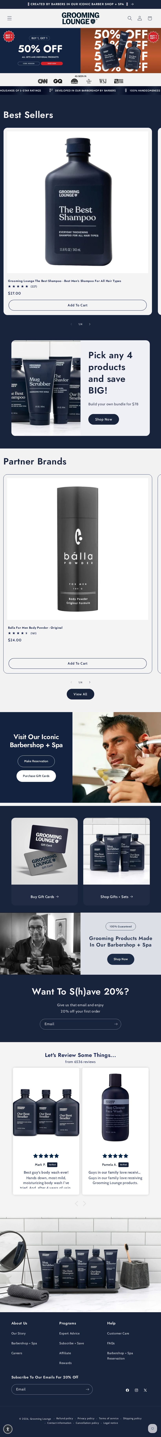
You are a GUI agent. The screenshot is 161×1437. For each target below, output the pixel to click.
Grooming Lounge (40, 1418)
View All (80, 694)
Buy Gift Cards (42, 896)
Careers (16, 1353)
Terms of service (109, 1418)
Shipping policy (132, 1418)
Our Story (18, 1333)
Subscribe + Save (71, 1343)
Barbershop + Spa (24, 1343)
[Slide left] (71, 324)
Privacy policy (86, 1418)
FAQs (111, 1343)
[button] (10, 18)
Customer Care (118, 1333)
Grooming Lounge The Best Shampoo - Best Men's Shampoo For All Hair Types (64, 281)
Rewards (65, 1363)
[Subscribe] (116, 1024)
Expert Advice (69, 1333)
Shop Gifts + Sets (115, 896)
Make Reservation (36, 761)
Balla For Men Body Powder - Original (35, 628)
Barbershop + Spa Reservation (120, 1355)
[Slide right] (89, 324)
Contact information (59, 1422)
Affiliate (65, 1353)
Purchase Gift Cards (36, 776)
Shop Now (103, 419)
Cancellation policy (87, 1422)
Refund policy (64, 1418)
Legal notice (110, 1422)
